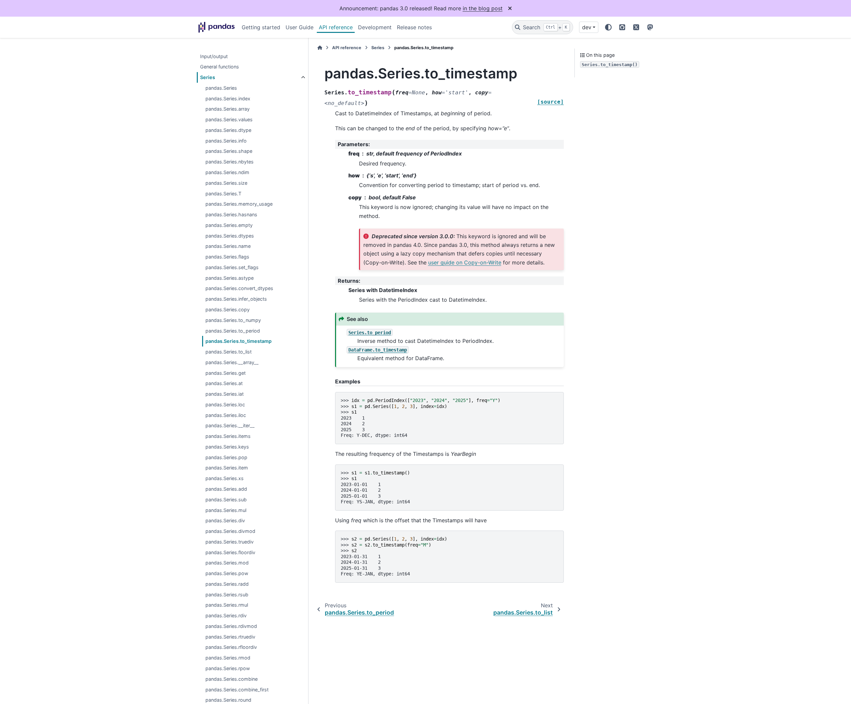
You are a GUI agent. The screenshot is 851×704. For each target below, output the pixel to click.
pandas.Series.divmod (230, 531)
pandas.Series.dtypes (229, 236)
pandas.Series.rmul (226, 605)
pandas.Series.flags (227, 257)
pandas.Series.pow (226, 573)
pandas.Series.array (227, 109)
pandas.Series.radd (227, 584)
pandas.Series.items (228, 436)
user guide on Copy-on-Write (464, 262)
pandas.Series (221, 88)
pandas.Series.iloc (225, 415)
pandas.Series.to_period (232, 331)
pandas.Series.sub (226, 500)
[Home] (319, 47)
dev (586, 27)
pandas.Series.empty (229, 225)
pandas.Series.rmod (227, 658)
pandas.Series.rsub (226, 594)
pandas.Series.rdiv (226, 616)
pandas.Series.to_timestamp (238, 341)
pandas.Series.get (225, 373)
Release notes (414, 27)
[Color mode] (608, 27)
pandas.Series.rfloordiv (231, 647)
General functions (219, 67)
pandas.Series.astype (229, 278)
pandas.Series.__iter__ (230, 426)
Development (375, 27)
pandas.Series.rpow (227, 668)
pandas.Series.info (226, 141)
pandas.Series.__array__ (232, 362)
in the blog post (483, 8)
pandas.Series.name (228, 246)
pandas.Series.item (226, 468)
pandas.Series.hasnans (231, 215)
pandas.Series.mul (225, 510)
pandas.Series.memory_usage (239, 204)
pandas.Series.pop (226, 457)
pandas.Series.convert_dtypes (239, 288)
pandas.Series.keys (227, 447)
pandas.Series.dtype (228, 130)
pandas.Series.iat (224, 394)
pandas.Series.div (225, 521)
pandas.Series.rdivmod (231, 626)
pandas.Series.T (223, 193)
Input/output (214, 56)
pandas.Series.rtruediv (230, 637)
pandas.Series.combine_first (237, 689)
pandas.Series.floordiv (230, 552)
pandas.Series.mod (227, 563)
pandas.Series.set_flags (232, 267)
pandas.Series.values (229, 120)
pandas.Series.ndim (227, 172)
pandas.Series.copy (227, 310)
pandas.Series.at (224, 383)
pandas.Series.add (226, 489)
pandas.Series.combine (231, 679)
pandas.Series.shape (228, 151)
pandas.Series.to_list (228, 352)
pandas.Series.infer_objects (236, 299)
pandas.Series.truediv (229, 542)
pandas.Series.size (226, 183)
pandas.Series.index (227, 98)
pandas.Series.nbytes (229, 162)
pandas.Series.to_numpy (233, 320)
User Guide (299, 27)
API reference (336, 27)
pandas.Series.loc (225, 405)
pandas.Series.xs (224, 478)
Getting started (261, 27)
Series (207, 77)
